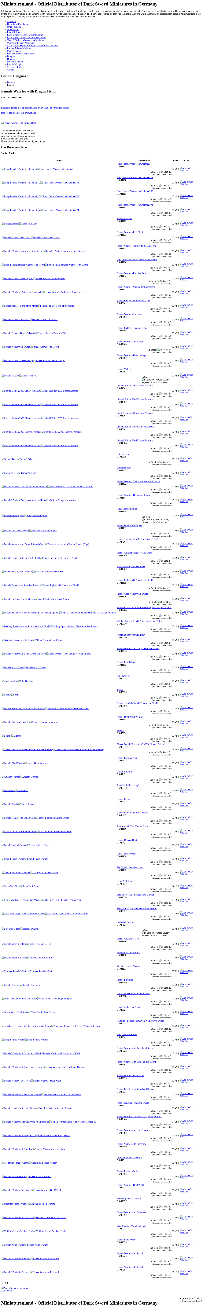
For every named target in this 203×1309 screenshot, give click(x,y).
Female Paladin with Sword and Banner (135, 1089)
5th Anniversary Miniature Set (131, 566)
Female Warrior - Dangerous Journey (134, 495)
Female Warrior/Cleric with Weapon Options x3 (139, 1116)
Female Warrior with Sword (130, 341)
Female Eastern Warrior (128, 1171)
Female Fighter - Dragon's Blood (132, 328)
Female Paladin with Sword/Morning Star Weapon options (144, 607)
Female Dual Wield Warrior (130, 717)
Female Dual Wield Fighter (129, 525)
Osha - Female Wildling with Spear (133, 993)
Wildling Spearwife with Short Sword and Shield (140, 621)
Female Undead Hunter (128, 840)
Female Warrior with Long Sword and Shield (138, 648)
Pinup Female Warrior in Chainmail (133, 164)
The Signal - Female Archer (130, 867)
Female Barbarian (125, 979)
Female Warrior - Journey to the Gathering (136, 246)
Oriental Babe (123, 454)
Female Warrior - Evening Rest (131, 273)
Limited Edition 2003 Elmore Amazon (135, 385)
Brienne (120, 730)
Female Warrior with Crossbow (131, 1144)
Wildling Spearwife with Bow (131, 635)
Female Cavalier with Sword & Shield (134, 552)
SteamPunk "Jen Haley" (128, 785)
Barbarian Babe (124, 467)
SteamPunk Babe (125, 881)
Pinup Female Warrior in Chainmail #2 (135, 177)
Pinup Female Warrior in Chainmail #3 (135, 191)
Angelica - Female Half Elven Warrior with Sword (140, 1021)
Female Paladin (124, 799)
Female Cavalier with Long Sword (133, 1103)
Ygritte (120, 689)
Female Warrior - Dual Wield (130, 1075)
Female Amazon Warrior (128, 952)
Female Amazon (124, 218)
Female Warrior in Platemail (130, 1267)
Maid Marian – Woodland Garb (131, 1226)
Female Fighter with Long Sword (132, 812)
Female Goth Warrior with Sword (132, 593)
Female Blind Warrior (127, 758)
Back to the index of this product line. (18, 113)
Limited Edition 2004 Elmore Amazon (135, 399)
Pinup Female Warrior (127, 853)
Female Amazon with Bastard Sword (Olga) (137, 539)
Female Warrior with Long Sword (132, 1130)
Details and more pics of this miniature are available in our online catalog (35, 107)
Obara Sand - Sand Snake (129, 1007)
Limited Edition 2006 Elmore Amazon (135, 440)
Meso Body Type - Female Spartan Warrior (137, 908)
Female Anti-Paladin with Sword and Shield (137, 703)
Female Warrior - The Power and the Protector (138, 481)
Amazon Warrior (124, 771)
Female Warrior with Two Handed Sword (136, 1062)
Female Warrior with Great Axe (131, 1212)
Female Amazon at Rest (128, 938)
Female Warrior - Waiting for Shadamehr (136, 287)
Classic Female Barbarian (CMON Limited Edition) (141, 744)
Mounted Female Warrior (128, 966)
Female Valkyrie (124, 369)
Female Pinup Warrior (127, 1239)
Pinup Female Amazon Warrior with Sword (137, 259)
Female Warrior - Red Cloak (130, 232)
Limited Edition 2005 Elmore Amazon (135, 413)
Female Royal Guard (126, 662)
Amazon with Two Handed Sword (133, 826)
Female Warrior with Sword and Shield (135, 1048)
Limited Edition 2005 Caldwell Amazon (135, 426)
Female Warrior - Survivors (129, 314)
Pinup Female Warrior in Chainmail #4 (135, 205)
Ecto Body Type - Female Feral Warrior (135, 894)
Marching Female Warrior (129, 1198)
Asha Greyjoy (123, 676)
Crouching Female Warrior (129, 1157)
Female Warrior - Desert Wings (131, 355)
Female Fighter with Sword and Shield (135, 580)
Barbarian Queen (125, 922)
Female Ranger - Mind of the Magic (133, 300)
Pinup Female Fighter (127, 508)
